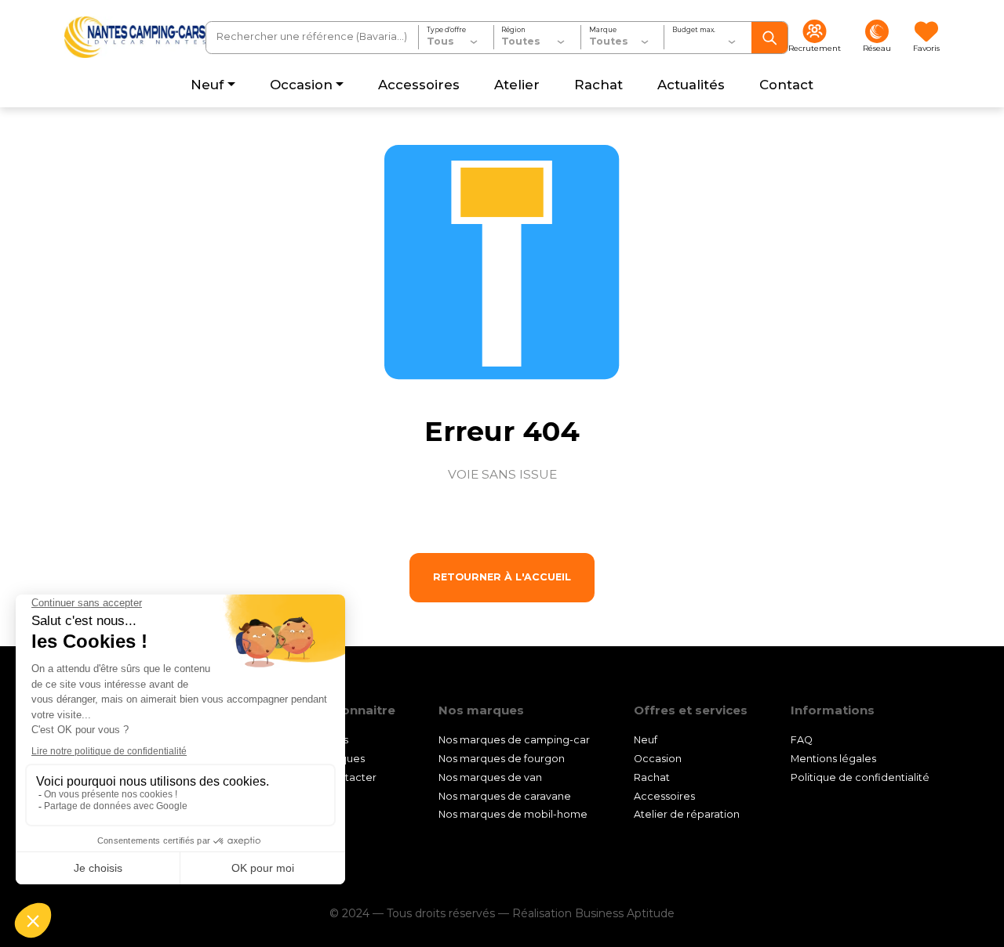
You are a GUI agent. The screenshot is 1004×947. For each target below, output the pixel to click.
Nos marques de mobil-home (512, 814)
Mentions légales (833, 758)
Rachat (652, 777)
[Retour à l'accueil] (135, 37)
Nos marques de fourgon (501, 758)
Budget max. (693, 30)
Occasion (658, 758)
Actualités (323, 740)
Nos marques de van (490, 777)
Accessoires (664, 796)
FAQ (802, 740)
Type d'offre (446, 30)
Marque (603, 30)
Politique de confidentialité (860, 777)
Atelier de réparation (687, 814)
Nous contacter (337, 777)
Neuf (645, 740)
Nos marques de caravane (504, 796)
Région (513, 30)
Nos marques (331, 758)
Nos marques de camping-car (514, 740)
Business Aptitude (625, 913)
